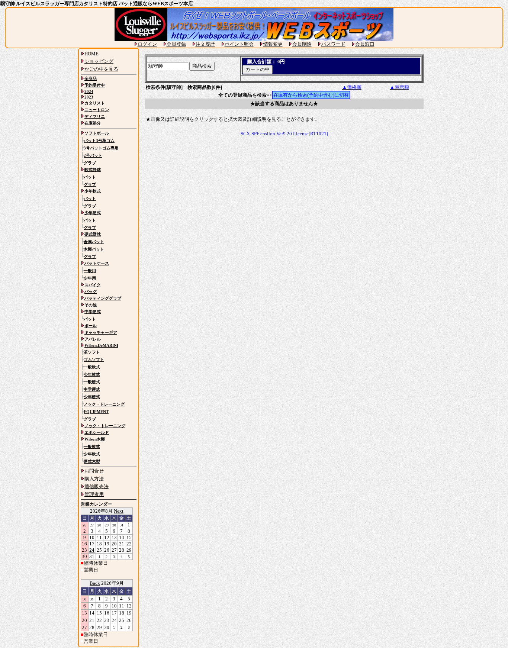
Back (95, 583)
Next (118, 511)
